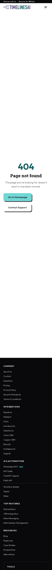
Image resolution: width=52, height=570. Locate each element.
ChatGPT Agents (11, 476)
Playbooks (8, 540)
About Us (7, 371)
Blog (5, 536)
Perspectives (9, 550)
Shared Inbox (9, 509)
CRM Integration (10, 513)
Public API (7, 480)
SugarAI (7, 453)
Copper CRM (9, 440)
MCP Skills (8, 471)
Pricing (6, 385)
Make (5, 496)
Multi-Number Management (15, 523)
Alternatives (9, 554)
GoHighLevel (9, 449)
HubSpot (7, 417)
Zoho (6, 421)
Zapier (6, 491)
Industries (7, 381)
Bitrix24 (7, 444)
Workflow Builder (11, 487)
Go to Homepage (17, 197)
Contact (7, 376)
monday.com (9, 426)
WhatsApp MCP (13, 466)
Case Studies (9, 545)
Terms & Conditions (12, 399)
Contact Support (17, 207)
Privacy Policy (9, 390)
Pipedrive (7, 412)
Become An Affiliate (27, 1)
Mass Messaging (10, 518)
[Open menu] (46, 7)
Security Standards (12, 394)
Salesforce (8, 430)
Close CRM (8, 435)
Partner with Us (9, 1)
